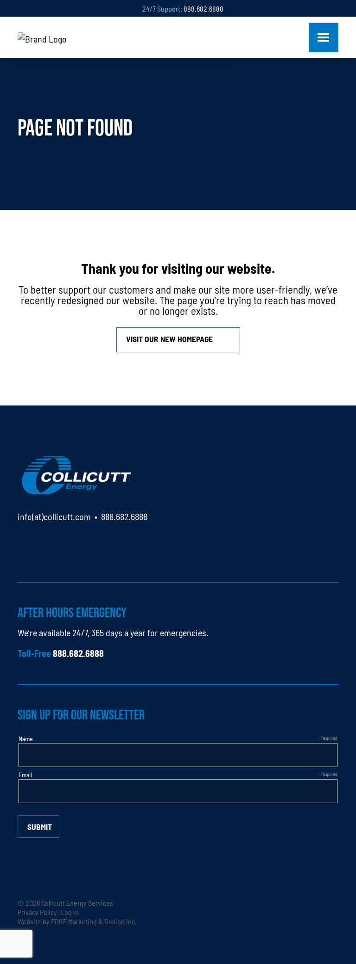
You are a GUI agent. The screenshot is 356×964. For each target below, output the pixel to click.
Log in (70, 911)
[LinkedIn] (25, 543)
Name (26, 738)
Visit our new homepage (169, 338)
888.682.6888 (203, 8)
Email (25, 774)
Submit (39, 826)
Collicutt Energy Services (77, 902)
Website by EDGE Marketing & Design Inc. (77, 921)
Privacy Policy (37, 911)
